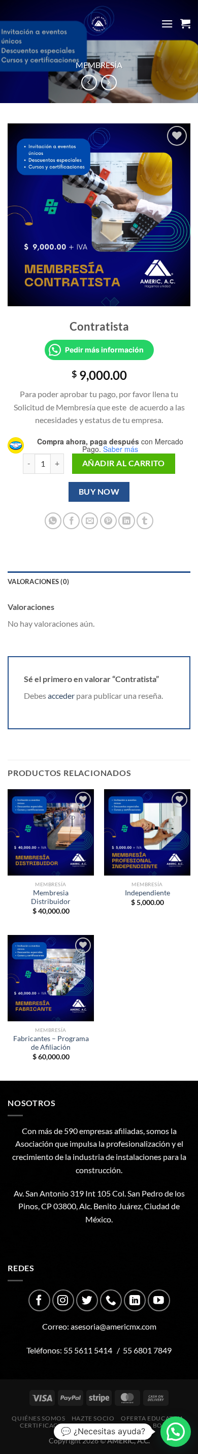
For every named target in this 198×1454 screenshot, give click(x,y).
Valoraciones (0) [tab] (38, 581)
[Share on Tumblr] (145, 520)
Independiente (147, 893)
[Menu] (167, 23)
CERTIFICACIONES (49, 1425)
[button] (175, 1431)
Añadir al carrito (123, 463)
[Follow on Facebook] (39, 1300)
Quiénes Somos (38, 1418)
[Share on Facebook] (71, 520)
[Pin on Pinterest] (108, 520)
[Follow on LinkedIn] (135, 1300)
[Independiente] (147, 832)
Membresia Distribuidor (51, 897)
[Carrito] (185, 23)
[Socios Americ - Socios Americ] (99, 23)
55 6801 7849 (147, 1350)
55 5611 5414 (87, 1350)
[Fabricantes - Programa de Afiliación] (51, 978)
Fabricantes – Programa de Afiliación (51, 1043)
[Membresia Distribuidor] (51, 832)
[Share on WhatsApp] (53, 520)
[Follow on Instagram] (63, 1300)
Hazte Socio (93, 1418)
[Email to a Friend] (89, 520)
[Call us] (111, 1300)
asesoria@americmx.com (113, 1326)
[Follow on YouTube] (159, 1300)
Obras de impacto (115, 1425)
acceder (61, 695)
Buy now (99, 491)
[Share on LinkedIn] (126, 520)
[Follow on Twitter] (87, 1300)
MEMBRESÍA (99, 65)
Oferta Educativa (152, 1418)
